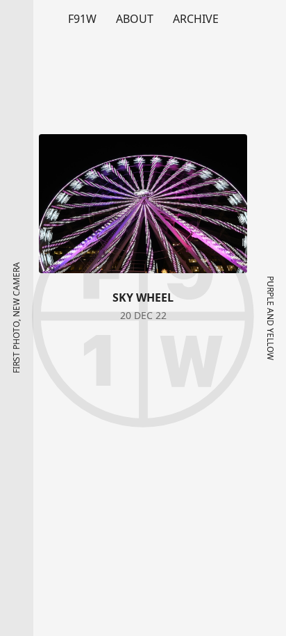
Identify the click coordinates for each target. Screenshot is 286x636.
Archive (196, 18)
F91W (82, 18)
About (134, 18)
